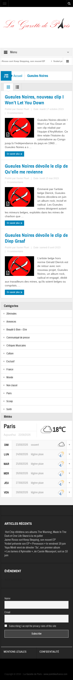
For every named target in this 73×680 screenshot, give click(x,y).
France (9, 369)
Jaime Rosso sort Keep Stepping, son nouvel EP (30, 540)
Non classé (11, 385)
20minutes (11, 314)
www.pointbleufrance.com (55, 674)
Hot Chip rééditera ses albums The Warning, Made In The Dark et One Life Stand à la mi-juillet (35, 534)
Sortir (9, 409)
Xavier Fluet (22, 109)
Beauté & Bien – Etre (16, 329)
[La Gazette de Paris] (36, 25)
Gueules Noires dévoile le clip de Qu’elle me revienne (36, 169)
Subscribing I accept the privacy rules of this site (32, 626)
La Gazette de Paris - (32, 674)
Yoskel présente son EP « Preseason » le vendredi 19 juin (35, 544)
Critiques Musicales (16, 345)
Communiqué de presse (18, 337)
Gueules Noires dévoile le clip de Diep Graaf (36, 238)
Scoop (9, 401)
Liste (17, 88)
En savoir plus (13, 153)
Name (7, 598)
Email (7, 612)
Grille (8, 88)
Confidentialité (49, 652)
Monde (9, 377)
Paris (9, 393)
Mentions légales (15, 652)
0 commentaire (15, 113)
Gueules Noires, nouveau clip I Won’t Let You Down (34, 100)
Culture (9, 353)
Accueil (17, 76)
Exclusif (10, 361)
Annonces (11, 321)
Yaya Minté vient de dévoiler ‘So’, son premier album (32, 547)
